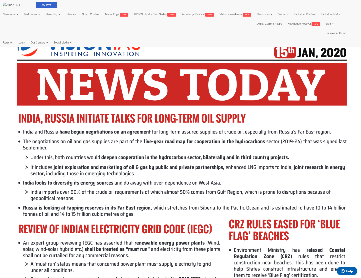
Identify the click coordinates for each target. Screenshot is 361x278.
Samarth (283, 14)
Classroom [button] (9, 14)
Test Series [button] (31, 14)
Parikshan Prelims (304, 14)
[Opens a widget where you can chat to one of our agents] (347, 271)
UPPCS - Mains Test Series (154, 14)
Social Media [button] (62, 42)
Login (21, 42)
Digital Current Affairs (269, 23)
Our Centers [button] (38, 42)
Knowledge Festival (196, 14)
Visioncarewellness (234, 14)
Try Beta (46, 4)
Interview (71, 14)
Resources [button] (263, 14)
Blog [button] (329, 23)
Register (8, 42)
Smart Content (90, 14)
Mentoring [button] (52, 14)
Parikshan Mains (331, 14)
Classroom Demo (336, 33)
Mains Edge (115, 14)
